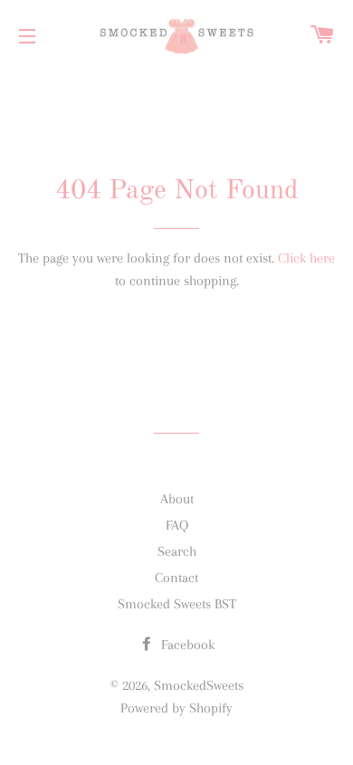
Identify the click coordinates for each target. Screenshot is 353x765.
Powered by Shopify (176, 708)
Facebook (186, 644)
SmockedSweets (198, 685)
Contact (176, 577)
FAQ (177, 525)
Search (176, 551)
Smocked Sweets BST (177, 604)
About (177, 499)
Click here (306, 258)
